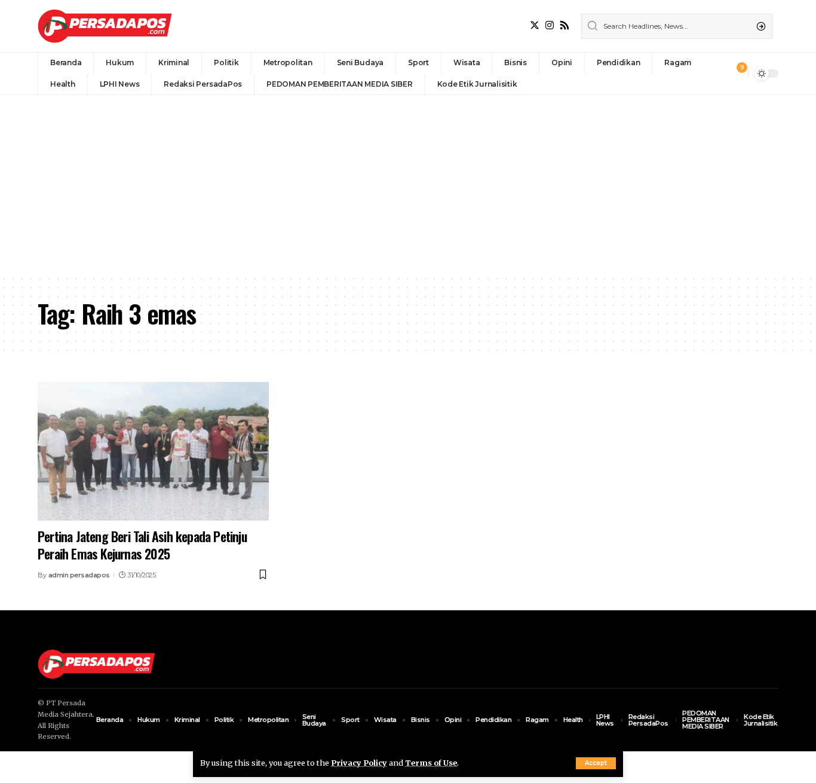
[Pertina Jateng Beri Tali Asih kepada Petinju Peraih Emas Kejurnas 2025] (153, 451)
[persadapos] (105, 26)
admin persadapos (79, 575)
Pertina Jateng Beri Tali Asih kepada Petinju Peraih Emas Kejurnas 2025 (142, 545)
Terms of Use (431, 762)
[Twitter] (534, 25)
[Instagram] (549, 25)
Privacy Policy (359, 762)
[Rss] (564, 25)
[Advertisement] (408, 184)
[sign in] (719, 73)
